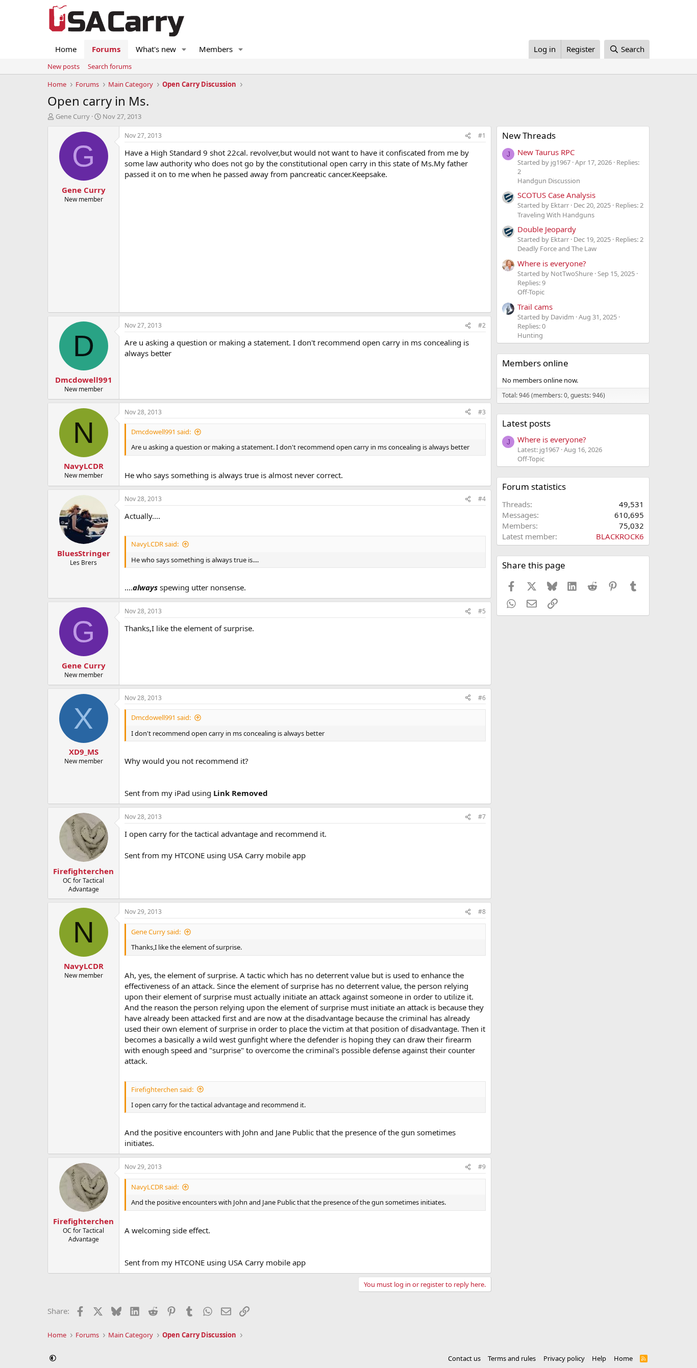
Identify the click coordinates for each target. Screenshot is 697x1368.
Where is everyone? (551, 263)
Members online (535, 363)
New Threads (529, 135)
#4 (482, 498)
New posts (63, 66)
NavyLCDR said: (155, 544)
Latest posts (526, 423)
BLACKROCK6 (620, 536)
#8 (482, 911)
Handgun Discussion (548, 180)
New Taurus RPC (546, 152)
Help (599, 1358)
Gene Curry (73, 116)
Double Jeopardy (546, 229)
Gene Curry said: (156, 931)
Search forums (110, 66)
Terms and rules (512, 1358)
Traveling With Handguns (555, 214)
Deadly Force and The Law (556, 248)
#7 (482, 816)
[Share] (468, 136)
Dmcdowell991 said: (161, 431)
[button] (184, 49)
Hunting (530, 335)
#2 (482, 325)
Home (66, 49)
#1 (482, 135)
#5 (482, 611)
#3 (482, 412)
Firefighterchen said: (162, 1089)
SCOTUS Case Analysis (556, 195)
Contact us (464, 1358)
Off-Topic (530, 291)
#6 (482, 697)
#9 (482, 1166)
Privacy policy (564, 1358)
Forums (106, 49)
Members (216, 49)
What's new (156, 49)
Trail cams (535, 307)
